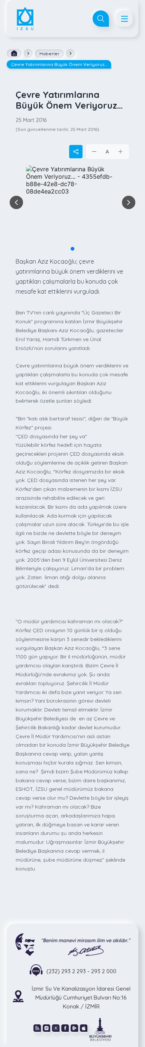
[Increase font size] (120, 152)
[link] (100, 1029)
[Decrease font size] (94, 152)
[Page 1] (72, 249)
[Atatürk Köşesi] (72, 944)
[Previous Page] (16, 202)
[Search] (101, 18)
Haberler (49, 53)
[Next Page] (128, 202)
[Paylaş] (76, 151)
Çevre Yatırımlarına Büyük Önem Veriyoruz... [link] (59, 64)
